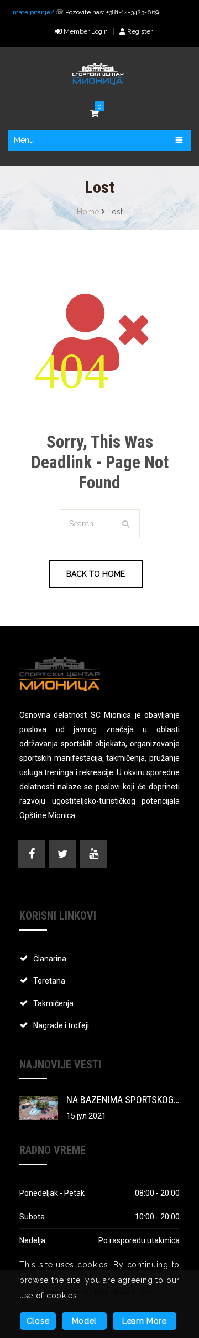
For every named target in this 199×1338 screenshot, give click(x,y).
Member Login (85, 31)
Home (88, 211)
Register (139, 31)
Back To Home (95, 573)
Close (38, 1320)
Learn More (144, 1320)
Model (84, 1320)
